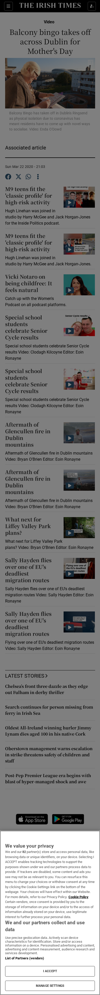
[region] (50, 913)
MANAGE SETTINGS (50, 986)
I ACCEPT (50, 971)
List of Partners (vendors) (24, 958)
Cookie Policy (78, 897)
